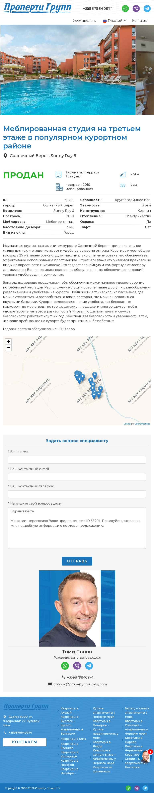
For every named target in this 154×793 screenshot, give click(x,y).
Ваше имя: (19, 452)
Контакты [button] (24, 742)
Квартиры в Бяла (73, 739)
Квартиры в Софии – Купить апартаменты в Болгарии (137, 761)
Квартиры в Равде (101, 744)
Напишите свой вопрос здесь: (35, 503)
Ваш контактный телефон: (32, 486)
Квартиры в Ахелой (69, 710)
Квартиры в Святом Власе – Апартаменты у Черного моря (104, 757)
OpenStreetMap (142, 423)
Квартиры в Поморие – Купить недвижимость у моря (105, 729)
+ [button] (8, 341)
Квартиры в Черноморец (135, 748)
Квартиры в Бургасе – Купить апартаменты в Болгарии (72, 725)
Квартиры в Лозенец (69, 763)
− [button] (8, 347)
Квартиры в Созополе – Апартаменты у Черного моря (136, 727)
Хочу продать (84, 21)
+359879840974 (98, 8)
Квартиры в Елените (69, 746)
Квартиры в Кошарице (69, 754)
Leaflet (127, 423)
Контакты (140, 21)
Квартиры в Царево (134, 740)
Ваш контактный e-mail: (30, 469)
